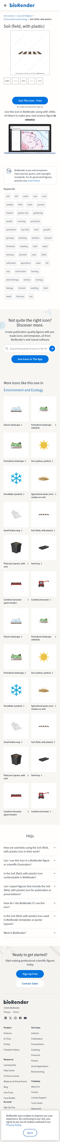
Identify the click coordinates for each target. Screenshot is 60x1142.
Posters (34, 1060)
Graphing (35, 1049)
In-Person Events (11, 1076)
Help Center (9, 1070)
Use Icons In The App (30, 359)
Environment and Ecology (15, 19)
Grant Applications (39, 1066)
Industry (35, 1033)
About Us (35, 1086)
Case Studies (9, 1098)
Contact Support (38, 1097)
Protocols (35, 1055)
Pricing (7, 1044)
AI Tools (7, 1038)
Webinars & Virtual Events (15, 1081)
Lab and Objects (24, 15)
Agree (30, 1132)
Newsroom (36, 1108)
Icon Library (9, 15)
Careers (34, 1092)
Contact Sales (30, 983)
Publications (37, 1038)
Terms (16, 1012)
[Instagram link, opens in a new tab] (15, 1018)
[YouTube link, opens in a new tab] (25, 1018)
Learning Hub (10, 1065)
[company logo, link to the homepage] (22, 5)
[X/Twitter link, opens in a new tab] (10, 1018)
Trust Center (37, 1103)
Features (8, 1033)
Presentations (37, 1044)
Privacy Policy (13, 1125)
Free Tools (8, 1092)
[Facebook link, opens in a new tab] (20, 1018)
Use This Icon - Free (30, 100)
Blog (6, 1087)
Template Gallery (12, 1049)
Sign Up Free (30, 974)
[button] (5, 5)
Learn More (34, 180)
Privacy (7, 1012)
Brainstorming (37, 1071)
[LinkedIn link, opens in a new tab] (5, 1018)
